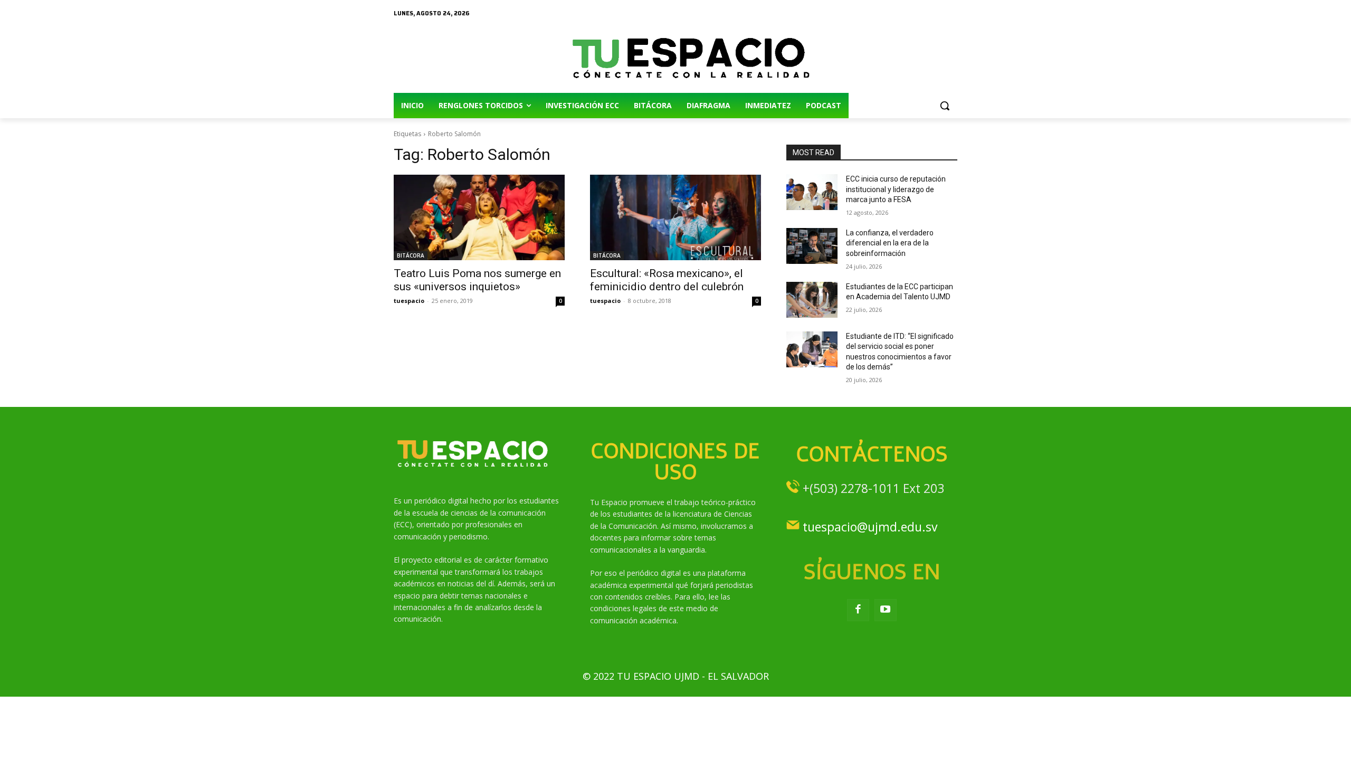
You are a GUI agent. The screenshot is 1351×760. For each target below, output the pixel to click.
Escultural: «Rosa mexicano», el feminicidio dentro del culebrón (667, 280)
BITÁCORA (410, 255)
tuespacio (409, 301)
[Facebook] (858, 610)
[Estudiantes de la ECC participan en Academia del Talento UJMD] (812, 300)
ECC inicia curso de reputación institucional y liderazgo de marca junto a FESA (896, 189)
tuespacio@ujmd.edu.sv (870, 526)
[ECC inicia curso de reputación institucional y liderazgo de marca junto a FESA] (812, 192)
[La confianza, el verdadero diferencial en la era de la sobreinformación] (812, 246)
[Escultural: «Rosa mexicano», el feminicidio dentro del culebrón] (675, 217)
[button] (944, 105)
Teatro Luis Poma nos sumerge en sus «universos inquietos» (477, 280)
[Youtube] (885, 610)
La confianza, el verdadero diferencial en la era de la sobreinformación (890, 243)
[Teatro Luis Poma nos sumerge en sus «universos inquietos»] (479, 217)
